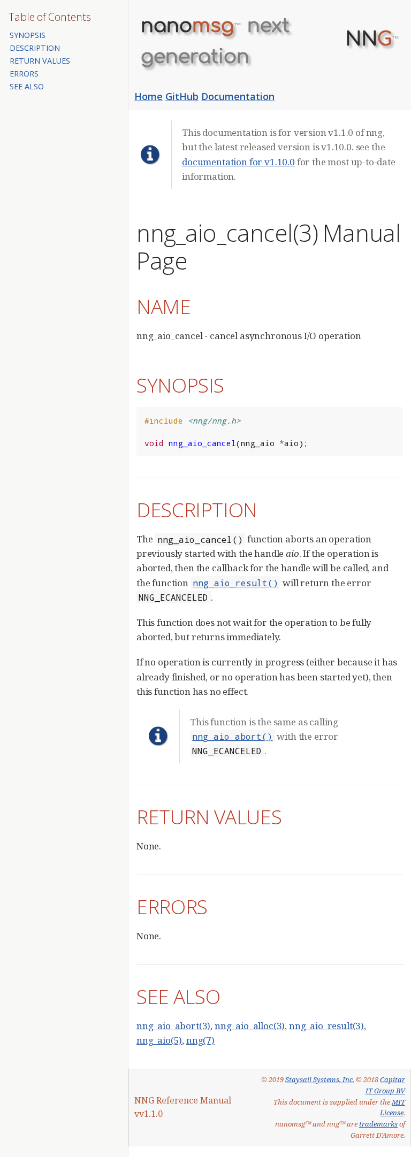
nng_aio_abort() (232, 736)
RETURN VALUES (40, 61)
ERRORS (24, 73)
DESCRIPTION (35, 48)
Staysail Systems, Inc (319, 1079)
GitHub (182, 96)
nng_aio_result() (235, 582)
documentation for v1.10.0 (238, 162)
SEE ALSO (27, 86)
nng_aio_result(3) (326, 1026)
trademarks (378, 1124)
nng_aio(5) (159, 1040)
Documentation (238, 96)
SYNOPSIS (27, 35)
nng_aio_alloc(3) (250, 1026)
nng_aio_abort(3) (173, 1026)
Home (148, 96)
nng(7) (200, 1040)
